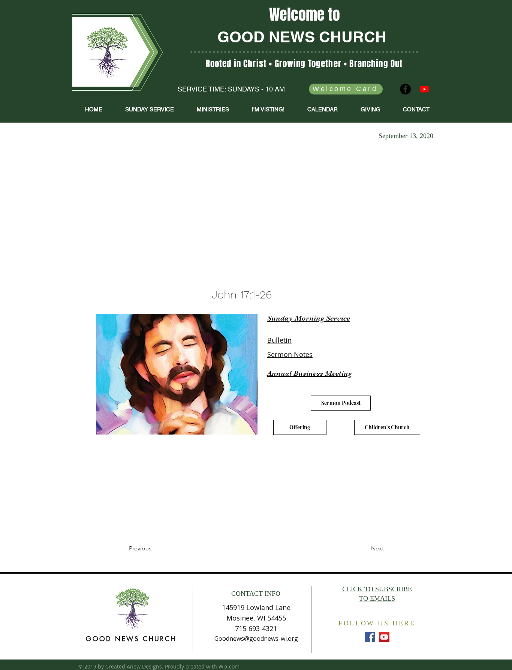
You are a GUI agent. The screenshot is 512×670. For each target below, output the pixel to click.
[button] (212, 109)
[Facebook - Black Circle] (405, 89)
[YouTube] (384, 637)
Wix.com (229, 666)
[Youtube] (424, 89)
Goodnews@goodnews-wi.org (256, 638)
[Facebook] (370, 637)
